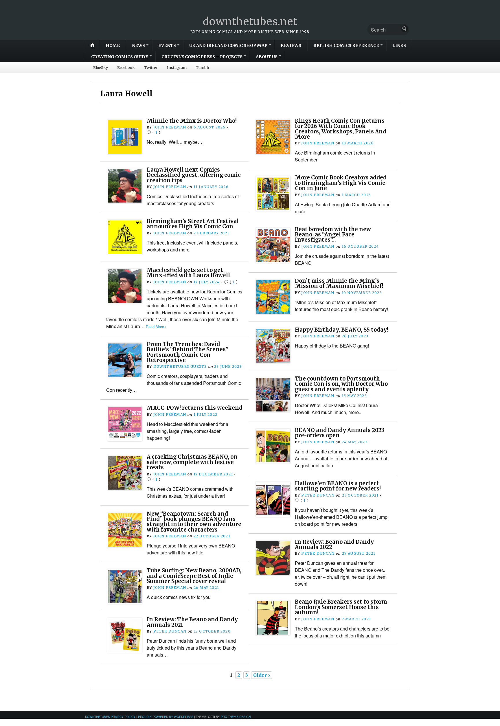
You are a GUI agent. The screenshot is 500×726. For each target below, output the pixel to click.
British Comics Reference (346, 45)
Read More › (156, 326)
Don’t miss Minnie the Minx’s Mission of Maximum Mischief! (339, 283)
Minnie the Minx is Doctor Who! (192, 120)
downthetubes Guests (180, 366)
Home (113, 45)
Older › (261, 675)
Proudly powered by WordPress (165, 716)
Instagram (177, 67)
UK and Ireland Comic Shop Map (228, 45)
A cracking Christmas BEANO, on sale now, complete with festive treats (192, 462)
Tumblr (202, 67)
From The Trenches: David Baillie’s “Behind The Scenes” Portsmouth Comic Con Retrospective (187, 352)
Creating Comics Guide (119, 56)
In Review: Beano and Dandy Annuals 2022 (334, 544)
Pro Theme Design (236, 716)
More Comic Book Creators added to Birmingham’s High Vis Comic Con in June (341, 183)
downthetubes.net (250, 21)
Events (167, 45)
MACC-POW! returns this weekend (194, 408)
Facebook (126, 67)
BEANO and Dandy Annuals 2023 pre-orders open (339, 433)
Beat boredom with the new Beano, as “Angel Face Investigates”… (333, 234)
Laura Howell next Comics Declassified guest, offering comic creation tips (194, 175)
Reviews (291, 45)
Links (399, 45)
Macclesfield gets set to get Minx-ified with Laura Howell (188, 273)
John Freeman (169, 127)
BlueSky (100, 67)
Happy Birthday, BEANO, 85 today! (341, 329)
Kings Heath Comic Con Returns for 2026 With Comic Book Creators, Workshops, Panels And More (340, 128)
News (138, 45)
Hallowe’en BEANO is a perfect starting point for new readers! (338, 486)
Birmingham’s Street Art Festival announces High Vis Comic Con (193, 224)
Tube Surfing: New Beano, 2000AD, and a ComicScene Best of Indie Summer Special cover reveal (194, 576)
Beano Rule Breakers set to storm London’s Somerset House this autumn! (341, 607)
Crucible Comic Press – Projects (201, 56)
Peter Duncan (317, 495)
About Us (266, 56)
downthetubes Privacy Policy (110, 716)
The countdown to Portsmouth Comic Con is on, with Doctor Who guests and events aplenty (341, 384)
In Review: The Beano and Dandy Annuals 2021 (192, 622)
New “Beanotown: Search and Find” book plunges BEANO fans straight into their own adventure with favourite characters (194, 521)
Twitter (151, 67)
